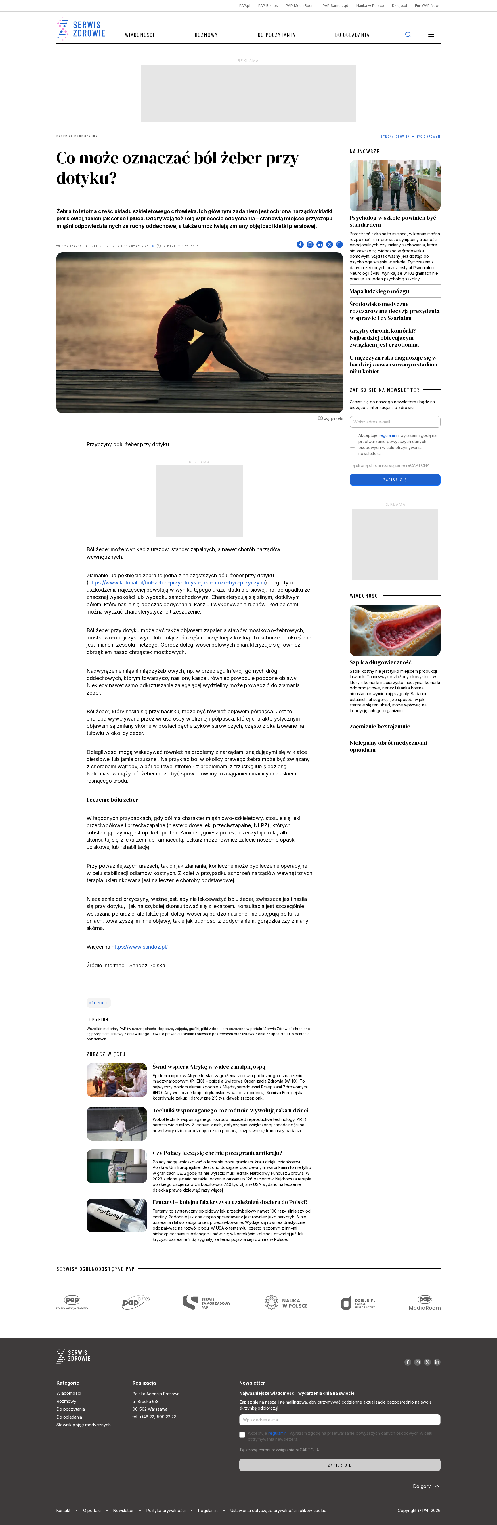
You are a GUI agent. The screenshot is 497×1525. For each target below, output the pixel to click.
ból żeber (98, 1003)
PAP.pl (244, 5)
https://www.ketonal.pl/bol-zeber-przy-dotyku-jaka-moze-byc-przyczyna (177, 583)
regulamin (388, 435)
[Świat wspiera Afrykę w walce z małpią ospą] (200, 1082)
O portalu (92, 1510)
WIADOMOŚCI (365, 595)
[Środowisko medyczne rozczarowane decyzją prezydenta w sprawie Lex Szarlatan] (395, 311)
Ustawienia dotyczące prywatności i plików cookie (278, 1510)
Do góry (422, 1486)
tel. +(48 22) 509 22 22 (154, 1416)
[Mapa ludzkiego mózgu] (395, 291)
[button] (431, 34)
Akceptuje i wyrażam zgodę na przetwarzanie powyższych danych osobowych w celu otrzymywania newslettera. (397, 444)
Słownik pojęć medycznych (83, 1424)
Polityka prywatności (166, 1510)
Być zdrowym (428, 136)
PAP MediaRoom (300, 5)
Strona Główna (395, 136)
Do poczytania (276, 34)
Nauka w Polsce (370, 5)
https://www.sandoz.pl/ (140, 947)
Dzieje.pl (399, 5)
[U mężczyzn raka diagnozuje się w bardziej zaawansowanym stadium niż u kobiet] (395, 363)
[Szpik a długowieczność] (395, 662)
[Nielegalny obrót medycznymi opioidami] (395, 746)
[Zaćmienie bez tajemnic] (395, 728)
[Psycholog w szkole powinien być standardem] (395, 222)
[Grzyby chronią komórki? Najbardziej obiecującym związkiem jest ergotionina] (395, 337)
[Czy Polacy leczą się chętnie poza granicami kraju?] (200, 1171)
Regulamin (208, 1510)
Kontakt (63, 1510)
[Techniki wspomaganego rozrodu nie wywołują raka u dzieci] (200, 1125)
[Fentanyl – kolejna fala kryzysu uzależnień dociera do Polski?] (200, 1220)
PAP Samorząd (335, 5)
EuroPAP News (428, 5)
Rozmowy (206, 34)
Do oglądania (352, 34)
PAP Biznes (268, 5)
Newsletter (123, 1510)
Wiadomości (140, 34)
